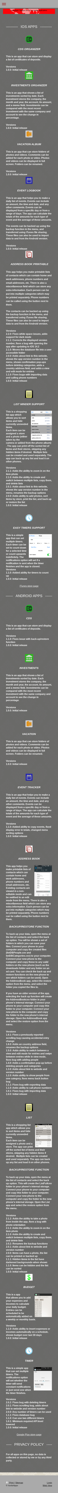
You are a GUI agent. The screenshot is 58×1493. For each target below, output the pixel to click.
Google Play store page (29, 1434)
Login (49, 1482)
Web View (47, 1485)
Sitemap (19, 1482)
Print (11, 1482)
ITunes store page (29, 586)
